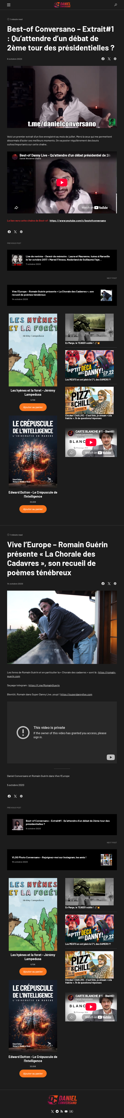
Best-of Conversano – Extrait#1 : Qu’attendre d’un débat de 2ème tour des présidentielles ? (68, 822)
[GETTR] (62, 1111)
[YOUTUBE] (66, 1111)
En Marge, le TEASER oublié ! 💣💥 (82, 343)
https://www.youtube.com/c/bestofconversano (78, 220)
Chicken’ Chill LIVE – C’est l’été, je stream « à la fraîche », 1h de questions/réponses (88, 417)
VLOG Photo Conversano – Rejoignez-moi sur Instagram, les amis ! (49, 857)
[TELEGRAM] (57, 1111)
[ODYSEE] (71, 1111)
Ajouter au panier (33, 407)
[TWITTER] (52, 1111)
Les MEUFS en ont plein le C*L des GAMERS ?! (88, 379)
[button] (8, 5)
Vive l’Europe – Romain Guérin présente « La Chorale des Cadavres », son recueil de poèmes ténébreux (53, 293)
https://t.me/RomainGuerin (44, 685)
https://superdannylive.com (76, 694)
